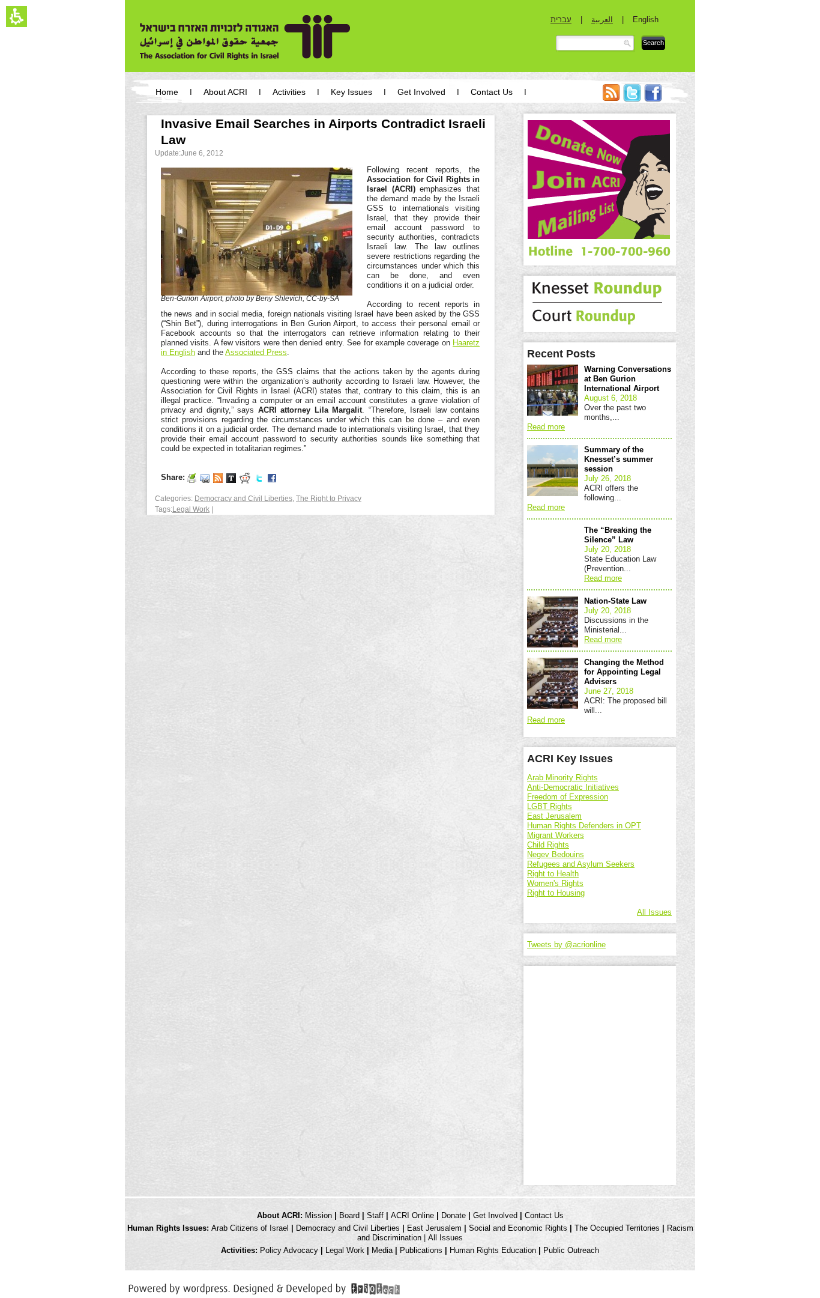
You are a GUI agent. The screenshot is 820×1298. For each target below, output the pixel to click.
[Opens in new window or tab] (264, 1286)
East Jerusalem (554, 815)
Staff (375, 1215)
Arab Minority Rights (562, 777)
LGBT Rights (549, 806)
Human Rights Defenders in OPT (584, 825)
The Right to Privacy (328, 498)
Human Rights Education (493, 1250)
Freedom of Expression (567, 796)
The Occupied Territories (617, 1228)
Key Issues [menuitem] (351, 92)
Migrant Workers (555, 835)
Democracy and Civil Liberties (243, 498)
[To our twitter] (259, 477)
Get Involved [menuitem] (421, 92)
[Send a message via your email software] (205, 477)
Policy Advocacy (289, 1250)
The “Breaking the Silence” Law (617, 535)
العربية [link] (602, 19)
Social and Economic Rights (518, 1228)
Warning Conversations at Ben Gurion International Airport (627, 379)
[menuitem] (611, 98)
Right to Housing (556, 892)
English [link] (646, 19)
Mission (318, 1215)
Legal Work (191, 509)
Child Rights (548, 844)
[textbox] (595, 43)
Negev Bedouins (555, 854)
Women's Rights (555, 883)
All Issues (654, 912)
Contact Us (544, 1215)
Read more (546, 426)
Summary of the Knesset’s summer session (618, 459)
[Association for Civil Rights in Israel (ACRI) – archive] (245, 37)
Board (349, 1215)
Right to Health (553, 873)
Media (382, 1250)
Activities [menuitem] (289, 92)
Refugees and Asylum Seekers (581, 864)
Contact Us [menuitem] (492, 92)
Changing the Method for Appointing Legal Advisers (624, 672)
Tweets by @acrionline (566, 944)
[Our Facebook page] (272, 477)
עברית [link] (560, 19)
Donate (453, 1215)
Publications (421, 1250)
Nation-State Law (615, 600)
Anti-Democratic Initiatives (573, 787)
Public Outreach (571, 1250)
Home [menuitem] (166, 92)
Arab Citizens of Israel (250, 1228)
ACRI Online (412, 1215)
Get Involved (495, 1215)
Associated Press (256, 352)
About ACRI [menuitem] (225, 92)
